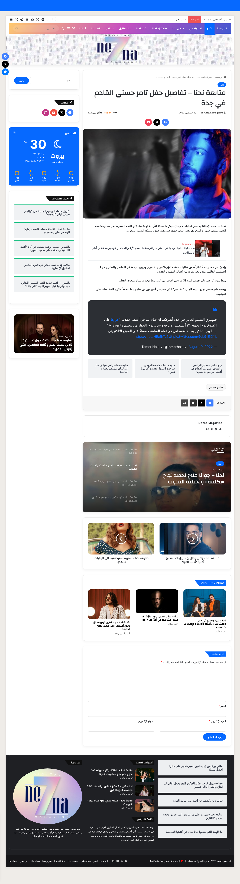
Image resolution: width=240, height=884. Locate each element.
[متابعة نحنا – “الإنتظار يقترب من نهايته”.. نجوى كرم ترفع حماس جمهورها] (144, 775)
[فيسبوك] (165, 122)
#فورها (116, 320)
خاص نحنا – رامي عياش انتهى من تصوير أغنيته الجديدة (159, 19)
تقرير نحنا (141, 28)
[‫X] (156, 122)
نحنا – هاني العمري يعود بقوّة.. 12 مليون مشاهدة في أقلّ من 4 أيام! (160, 618)
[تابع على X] (204, 112)
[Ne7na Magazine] (120, 49)
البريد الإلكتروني (217, 721)
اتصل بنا (95, 28)
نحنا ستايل (125, 28)
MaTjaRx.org (157, 861)
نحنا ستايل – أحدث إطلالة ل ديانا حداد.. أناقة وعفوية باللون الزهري (109, 788)
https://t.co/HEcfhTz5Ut (153, 337)
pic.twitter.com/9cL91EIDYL (195, 337)
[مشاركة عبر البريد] (193, 402)
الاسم (222, 706)
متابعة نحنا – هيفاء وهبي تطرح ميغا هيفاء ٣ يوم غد (109, 802)
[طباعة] (184, 402)
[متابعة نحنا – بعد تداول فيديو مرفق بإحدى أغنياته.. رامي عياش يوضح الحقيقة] (109, 604)
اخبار (209, 28)
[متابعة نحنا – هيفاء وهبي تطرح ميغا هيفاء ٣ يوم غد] (144, 805)
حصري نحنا (178, 28)
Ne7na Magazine (214, 112)
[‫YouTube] (53, 112)
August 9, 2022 (201, 347)
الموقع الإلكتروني (146, 721)
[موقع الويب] (220, 429)
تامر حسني (215, 387)
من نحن (109, 28)
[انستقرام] (208, 429)
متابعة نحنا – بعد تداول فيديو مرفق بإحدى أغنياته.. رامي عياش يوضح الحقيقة (111, 625)
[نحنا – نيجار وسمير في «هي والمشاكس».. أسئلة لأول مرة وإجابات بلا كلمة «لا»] (204, 603)
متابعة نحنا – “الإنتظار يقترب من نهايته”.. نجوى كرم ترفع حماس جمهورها (111, 772)
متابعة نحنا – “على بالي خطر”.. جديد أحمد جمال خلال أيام (189, 478)
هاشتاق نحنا (159, 28)
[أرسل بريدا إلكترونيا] (202, 112)
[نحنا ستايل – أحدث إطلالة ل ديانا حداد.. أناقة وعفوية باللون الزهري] (144, 790)
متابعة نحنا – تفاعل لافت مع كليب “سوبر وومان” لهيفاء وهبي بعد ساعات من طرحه (45, 344)
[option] (156, 477)
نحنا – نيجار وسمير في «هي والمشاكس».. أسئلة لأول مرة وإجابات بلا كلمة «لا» (205, 624)
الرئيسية (222, 28)
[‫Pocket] (148, 122)
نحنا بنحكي (195, 28)
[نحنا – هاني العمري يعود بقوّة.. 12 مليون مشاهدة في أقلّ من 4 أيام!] (157, 601)
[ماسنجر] (5, 71)
